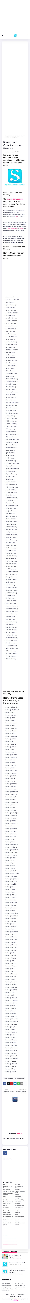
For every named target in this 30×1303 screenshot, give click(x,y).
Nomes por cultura (20, 1287)
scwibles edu (6, 1218)
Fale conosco (18, 1288)
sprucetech (6, 1207)
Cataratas (5, 1226)
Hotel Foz (17, 1189)
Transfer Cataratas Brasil (20, 1192)
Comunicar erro (5, 1290)
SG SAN (19, 1133)
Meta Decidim (6, 1212)
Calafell (5, 1205)
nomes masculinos (19, 1078)
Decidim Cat (18, 1203)
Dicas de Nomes (6, 1283)
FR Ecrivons (6, 1199)
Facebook (13, 1294)
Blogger (17, 1194)
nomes (21, 228)
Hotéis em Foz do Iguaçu (7, 1220)
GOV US (5, 1184)
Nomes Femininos (6, 1285)
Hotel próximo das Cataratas (7, 1187)
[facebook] (5, 1153)
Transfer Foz (18, 1201)
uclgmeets (18, 1210)
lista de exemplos (12, 228)
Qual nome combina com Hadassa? (17, 1271)
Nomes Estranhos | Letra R (17, 1263)
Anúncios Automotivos (21, 1218)
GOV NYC (17, 1184)
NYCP (4, 1198)
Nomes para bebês (6, 1287)
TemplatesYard (15, 1299)
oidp (16, 1214)
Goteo (4, 1209)
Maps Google (6, 1189)
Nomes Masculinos (20, 1285)
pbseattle (17, 1212)
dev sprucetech (19, 1207)
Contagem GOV (19, 1198)
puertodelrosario (7, 1214)
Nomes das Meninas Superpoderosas (15, 1256)
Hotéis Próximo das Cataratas (8, 1194)
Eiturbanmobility (19, 1199)
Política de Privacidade (7, 1288)
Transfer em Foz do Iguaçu (20, 1223)
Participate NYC (19, 1196)
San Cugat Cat (6, 1203)
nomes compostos (16, 136)
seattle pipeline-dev (8, 1216)
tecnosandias (6, 1210)
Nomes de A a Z (19, 1283)
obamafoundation (19, 1216)
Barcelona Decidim (8, 1201)
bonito (16, 216)
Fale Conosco (21, 1294)
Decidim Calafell (19, 1205)
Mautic (17, 1209)
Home (7, 1294)
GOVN (4, 1196)
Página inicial (8, 136)
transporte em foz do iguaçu (20, 1220)
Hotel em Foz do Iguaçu (19, 1187)
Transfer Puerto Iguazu (8, 1191)
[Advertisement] (15, 17)
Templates (15, 1300)
